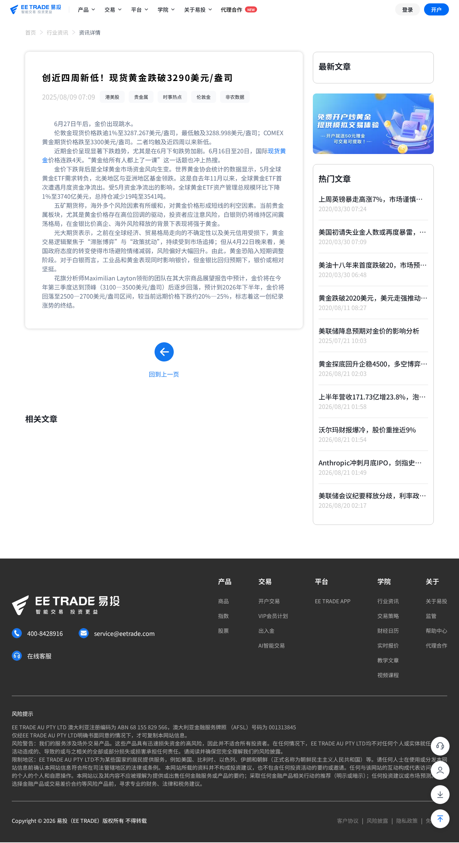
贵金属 (141, 96)
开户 (436, 9)
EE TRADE (85, 820)
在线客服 (39, 655)
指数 (223, 616)
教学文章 (388, 660)
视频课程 (388, 675)
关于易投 (436, 601)
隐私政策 (407, 820)
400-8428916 (45, 633)
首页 (30, 32)
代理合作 (436, 645)
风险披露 (377, 820)
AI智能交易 (271, 645)
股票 (223, 630)
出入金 (266, 630)
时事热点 (172, 96)
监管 (431, 616)
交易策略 (388, 616)
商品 (223, 601)
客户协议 (348, 820)
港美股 (112, 96)
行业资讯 (57, 32)
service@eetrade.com (124, 633)
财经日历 (388, 630)
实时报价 (388, 645)
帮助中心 (436, 630)
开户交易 (269, 601)
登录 (407, 9)
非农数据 (234, 96)
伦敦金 (204, 96)
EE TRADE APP (332, 601)
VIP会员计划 (273, 616)
